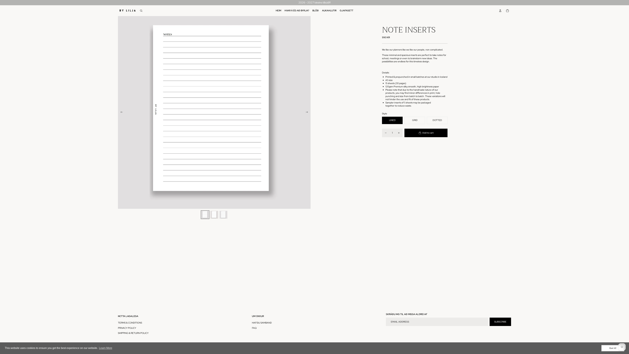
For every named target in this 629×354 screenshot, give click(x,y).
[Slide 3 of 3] (223, 215)
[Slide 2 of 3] (214, 215)
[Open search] (141, 10)
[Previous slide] (120, 112)
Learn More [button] (105, 348)
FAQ (254, 327)
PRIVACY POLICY (127, 327)
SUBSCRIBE (500, 321)
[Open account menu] (500, 10)
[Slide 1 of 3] (205, 215)
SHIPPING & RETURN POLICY (133, 333)
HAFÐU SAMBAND (262, 322)
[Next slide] (308, 112)
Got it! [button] (612, 348)
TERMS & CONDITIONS (130, 322)
